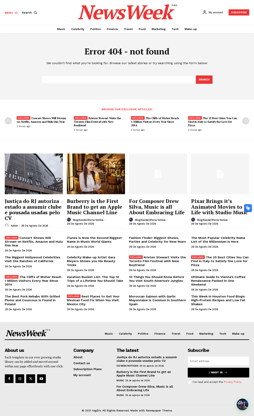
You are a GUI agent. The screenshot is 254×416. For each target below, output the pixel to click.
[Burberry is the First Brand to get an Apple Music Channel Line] (96, 173)
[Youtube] (41, 378)
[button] (30, 12)
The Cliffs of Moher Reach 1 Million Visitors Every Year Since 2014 (155, 121)
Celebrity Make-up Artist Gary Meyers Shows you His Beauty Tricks (91, 261)
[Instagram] (19, 378)
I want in (216, 372)
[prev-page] (8, 121)
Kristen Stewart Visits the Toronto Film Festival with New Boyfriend (97, 121)
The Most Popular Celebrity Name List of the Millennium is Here (218, 239)
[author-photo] (7, 225)
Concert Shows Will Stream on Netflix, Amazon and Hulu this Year (41, 120)
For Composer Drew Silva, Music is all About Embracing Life (157, 207)
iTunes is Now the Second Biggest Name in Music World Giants (94, 239)
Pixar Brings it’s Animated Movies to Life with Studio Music (219, 207)
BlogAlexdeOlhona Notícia (88, 219)
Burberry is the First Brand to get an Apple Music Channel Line (94, 207)
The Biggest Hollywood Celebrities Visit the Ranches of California (32, 259)
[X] (30, 378)
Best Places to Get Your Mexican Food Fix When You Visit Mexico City (93, 300)
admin (14, 225)
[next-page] (245, 121)
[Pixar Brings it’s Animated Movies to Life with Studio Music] (220, 173)
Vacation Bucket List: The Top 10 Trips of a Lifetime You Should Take (95, 279)
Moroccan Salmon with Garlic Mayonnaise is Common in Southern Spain (157, 300)
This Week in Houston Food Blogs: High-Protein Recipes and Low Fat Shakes (218, 300)
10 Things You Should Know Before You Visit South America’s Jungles (156, 279)
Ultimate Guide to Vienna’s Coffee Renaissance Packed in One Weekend (218, 280)
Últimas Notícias (127, 365)
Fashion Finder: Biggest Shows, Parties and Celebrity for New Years (157, 239)
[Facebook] (9, 378)
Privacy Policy (232, 381)
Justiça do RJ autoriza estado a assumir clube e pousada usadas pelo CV (33, 209)
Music (120, 380)
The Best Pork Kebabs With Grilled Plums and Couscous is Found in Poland (32, 300)
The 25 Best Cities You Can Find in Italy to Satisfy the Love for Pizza (212, 121)
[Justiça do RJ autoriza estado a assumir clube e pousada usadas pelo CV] (34, 173)
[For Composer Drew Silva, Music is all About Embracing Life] (158, 173)
